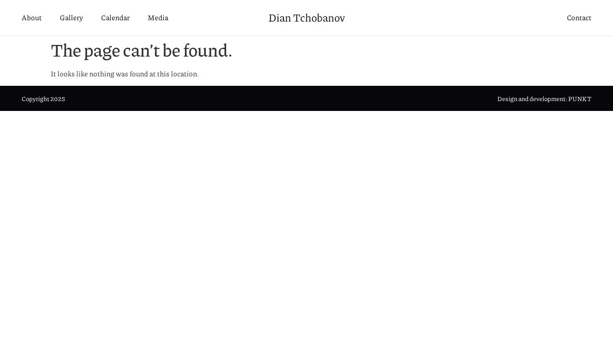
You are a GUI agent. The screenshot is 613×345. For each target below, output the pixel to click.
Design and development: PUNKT (544, 98)
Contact (579, 17)
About (32, 17)
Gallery (71, 17)
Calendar (115, 17)
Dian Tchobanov (306, 18)
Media (158, 17)
